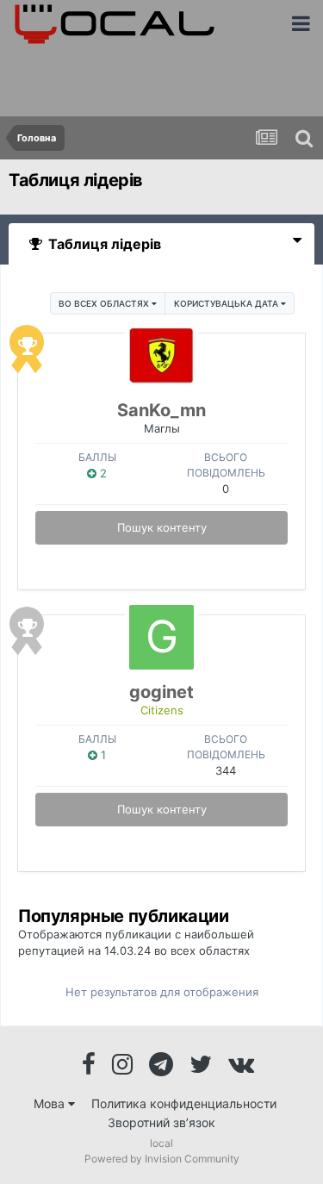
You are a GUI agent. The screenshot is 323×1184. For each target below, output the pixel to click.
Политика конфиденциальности (183, 1103)
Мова (51, 1103)
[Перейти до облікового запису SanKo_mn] (161, 355)
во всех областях (105, 303)
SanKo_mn (161, 410)
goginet (161, 692)
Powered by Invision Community (161, 1158)
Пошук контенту (162, 527)
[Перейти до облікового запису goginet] (161, 637)
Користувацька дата (227, 303)
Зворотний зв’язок (161, 1122)
